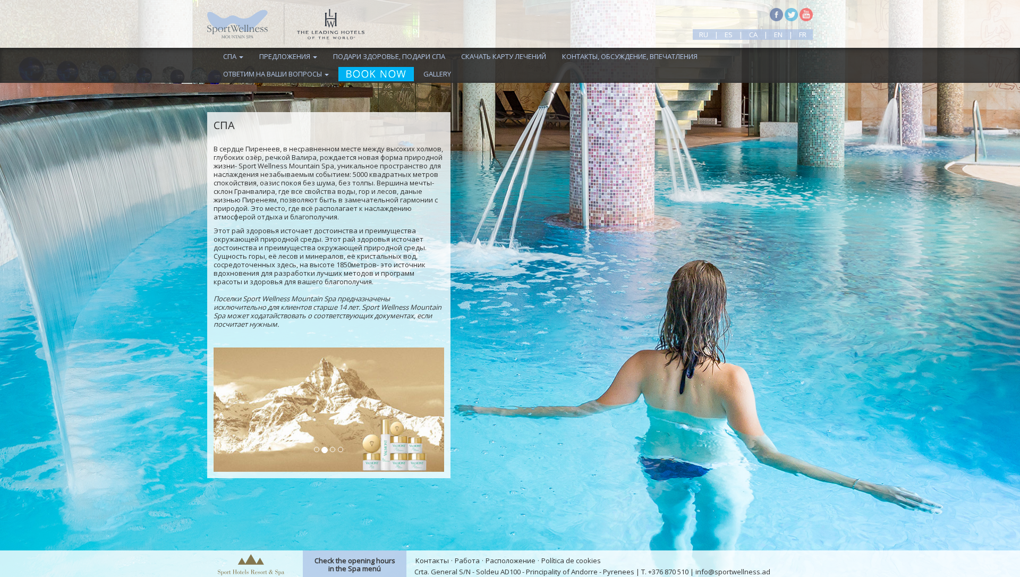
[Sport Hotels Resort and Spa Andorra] (251, 563)
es (729, 34)
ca (753, 34)
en (778, 34)
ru (703, 34)
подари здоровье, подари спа (389, 56)
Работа (467, 560)
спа (230, 56)
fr (802, 34)
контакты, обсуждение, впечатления (630, 56)
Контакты (432, 560)
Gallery (437, 74)
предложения (285, 56)
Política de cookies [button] (571, 560)
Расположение (511, 560)
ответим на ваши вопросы (273, 74)
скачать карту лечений (503, 56)
